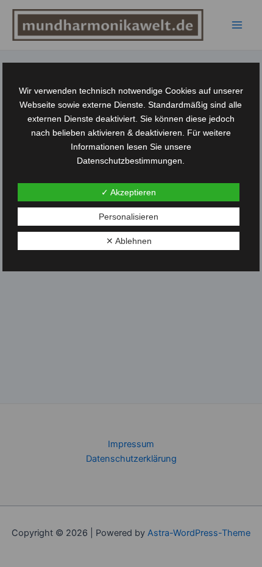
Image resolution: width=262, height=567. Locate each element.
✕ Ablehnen (129, 241)
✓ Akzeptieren (128, 192)
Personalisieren (128, 216)
